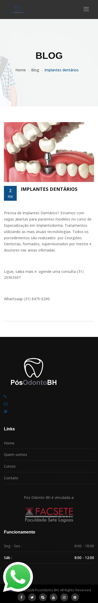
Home (20, 69)
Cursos (10, 466)
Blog (35, 69)
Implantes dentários (49, 189)
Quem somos (15, 454)
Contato (11, 477)
